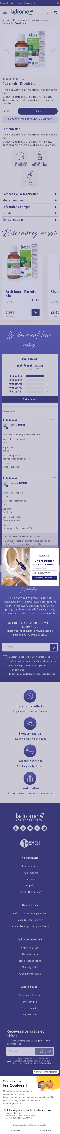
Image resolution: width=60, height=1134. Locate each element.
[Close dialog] (57, 550)
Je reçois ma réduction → (44, 577)
